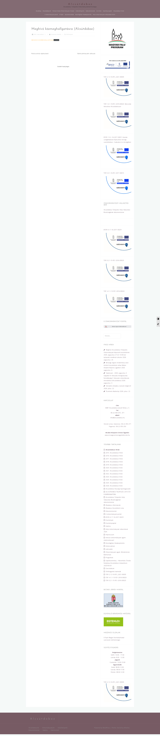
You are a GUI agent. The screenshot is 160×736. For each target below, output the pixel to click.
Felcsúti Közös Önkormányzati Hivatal (63, 11)
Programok (109, 557)
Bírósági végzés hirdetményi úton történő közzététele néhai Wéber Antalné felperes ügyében (116, 365)
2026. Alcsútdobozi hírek (114, 486)
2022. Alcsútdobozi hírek (114, 474)
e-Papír (61, 14)
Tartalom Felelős (56, 34)
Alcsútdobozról (47, 11)
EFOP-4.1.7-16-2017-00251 (115, 517)
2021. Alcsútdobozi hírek (114, 471)
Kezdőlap (38, 11)
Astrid (119, 728)
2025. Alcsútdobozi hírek (114, 483)
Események (109, 520)
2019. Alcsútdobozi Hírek (114, 465)
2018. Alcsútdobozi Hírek (114, 462)
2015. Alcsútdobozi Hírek (114, 453)
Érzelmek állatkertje (112, 391)
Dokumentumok (90, 11)
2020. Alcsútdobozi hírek (114, 468)
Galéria (108, 526)
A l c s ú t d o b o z (80, 4)
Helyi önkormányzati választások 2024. (104, 14)
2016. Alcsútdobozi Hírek (114, 456)
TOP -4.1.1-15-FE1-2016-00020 (116, 577)
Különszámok (110, 546)
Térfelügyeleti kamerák (113, 571)
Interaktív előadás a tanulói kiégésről (118, 386)
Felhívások (69, 34)
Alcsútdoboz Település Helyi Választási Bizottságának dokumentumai (114, 499)
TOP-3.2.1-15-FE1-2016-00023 (116, 580)
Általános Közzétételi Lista (115, 508)
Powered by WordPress (102, 728)
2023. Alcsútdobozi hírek (114, 477)
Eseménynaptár (107, 11)
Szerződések (110, 568)
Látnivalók (109, 549)
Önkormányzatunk (48, 728)
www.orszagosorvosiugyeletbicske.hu (117, 435)
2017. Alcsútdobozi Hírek (114, 459)
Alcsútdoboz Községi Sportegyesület (118, 489)
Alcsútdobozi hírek (118, 11)
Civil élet (99, 11)
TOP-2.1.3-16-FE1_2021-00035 (116, 574)
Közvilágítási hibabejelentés (83, 14)
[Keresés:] (112, 336)
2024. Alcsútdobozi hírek (114, 480)
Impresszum (110, 535)
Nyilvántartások (69, 14)
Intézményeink (80, 11)
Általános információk (113, 505)
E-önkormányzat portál (51, 14)
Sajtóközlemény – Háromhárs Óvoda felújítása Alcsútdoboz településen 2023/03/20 (117, 563)
